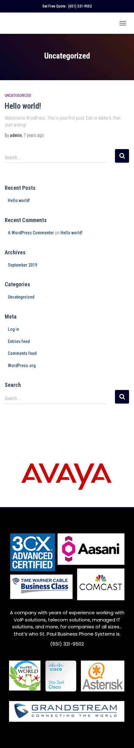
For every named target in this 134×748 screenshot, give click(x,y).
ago (34, 135)
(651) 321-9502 (80, 6)
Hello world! (23, 106)
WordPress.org (22, 365)
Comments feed (22, 353)
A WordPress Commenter (31, 232)
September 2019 (22, 265)
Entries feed (19, 341)
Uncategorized (18, 95)
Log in (13, 329)
